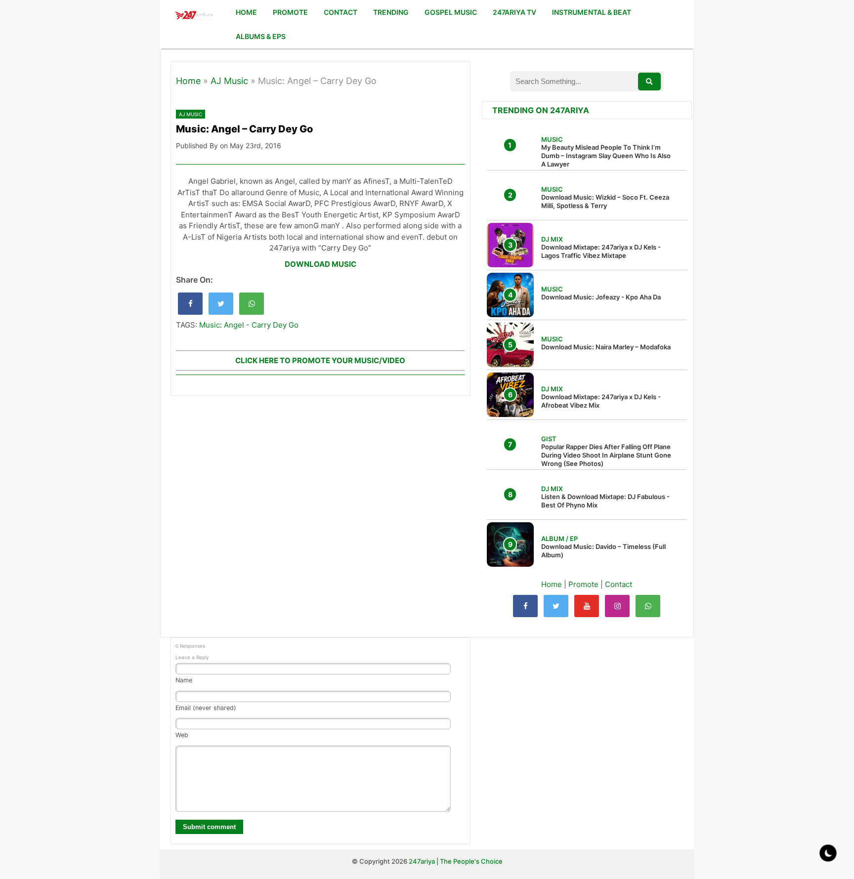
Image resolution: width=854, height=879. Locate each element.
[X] (556, 606)
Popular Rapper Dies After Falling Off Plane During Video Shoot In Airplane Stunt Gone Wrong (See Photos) (606, 455)
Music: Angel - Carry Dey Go (249, 325)
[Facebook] (525, 606)
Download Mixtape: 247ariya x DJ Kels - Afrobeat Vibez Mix (601, 401)
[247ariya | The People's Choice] (194, 16)
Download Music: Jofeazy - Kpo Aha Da (601, 297)
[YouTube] (586, 606)
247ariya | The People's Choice (456, 861)
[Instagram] (617, 606)
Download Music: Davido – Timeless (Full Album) (603, 551)
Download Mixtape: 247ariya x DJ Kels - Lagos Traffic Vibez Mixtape (601, 251)
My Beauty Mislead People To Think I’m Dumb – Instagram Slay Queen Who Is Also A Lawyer (606, 155)
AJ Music (229, 81)
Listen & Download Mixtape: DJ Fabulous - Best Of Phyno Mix (605, 501)
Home (188, 81)
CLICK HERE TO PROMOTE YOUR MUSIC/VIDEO (320, 360)
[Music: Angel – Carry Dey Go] (190, 304)
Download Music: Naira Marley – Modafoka (606, 347)
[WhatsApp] (648, 606)
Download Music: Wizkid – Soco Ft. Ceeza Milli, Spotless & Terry (605, 201)
